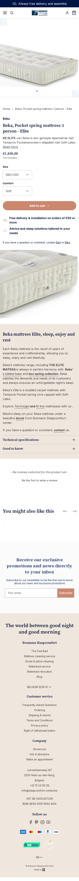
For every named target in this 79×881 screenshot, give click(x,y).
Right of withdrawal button (39, 730)
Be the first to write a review (39, 480)
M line (40, 406)
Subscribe (65, 593)
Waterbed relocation (39, 671)
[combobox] (17, 174)
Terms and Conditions (39, 720)
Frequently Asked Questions (39, 704)
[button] (39, 480)
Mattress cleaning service (39, 656)
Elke (67, 242)
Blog (39, 676)
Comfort (8, 183)
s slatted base (12, 374)
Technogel (22, 406)
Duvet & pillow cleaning (39, 661)
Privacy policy (39, 725)
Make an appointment (39, 759)
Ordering (39, 710)
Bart (58, 242)
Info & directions (39, 754)
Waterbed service (40, 666)
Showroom (39, 749)
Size (5, 166)
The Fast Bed (39, 651)
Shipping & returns (39, 715)
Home (6, 108)
